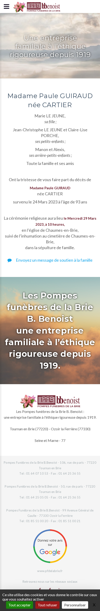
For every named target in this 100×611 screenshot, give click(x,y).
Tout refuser (47, 605)
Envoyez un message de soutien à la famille (54, 260)
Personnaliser (75, 605)
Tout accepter (19, 605)
